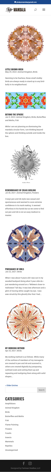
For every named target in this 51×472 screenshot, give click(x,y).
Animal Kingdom (25, 72)
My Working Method (14, 348)
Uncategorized (11, 450)
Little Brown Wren (14, 69)
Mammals (9, 441)
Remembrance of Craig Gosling (20, 190)
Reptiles (8, 446)
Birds (35, 72)
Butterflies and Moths (14, 416)
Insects (8, 437)
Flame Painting (11, 425)
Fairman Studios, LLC (31, 468)
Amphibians (10, 403)
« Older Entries (11, 385)
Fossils (8, 433)
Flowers (35, 193)
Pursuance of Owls (14, 269)
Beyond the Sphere (14, 114)
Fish (17, 120)
